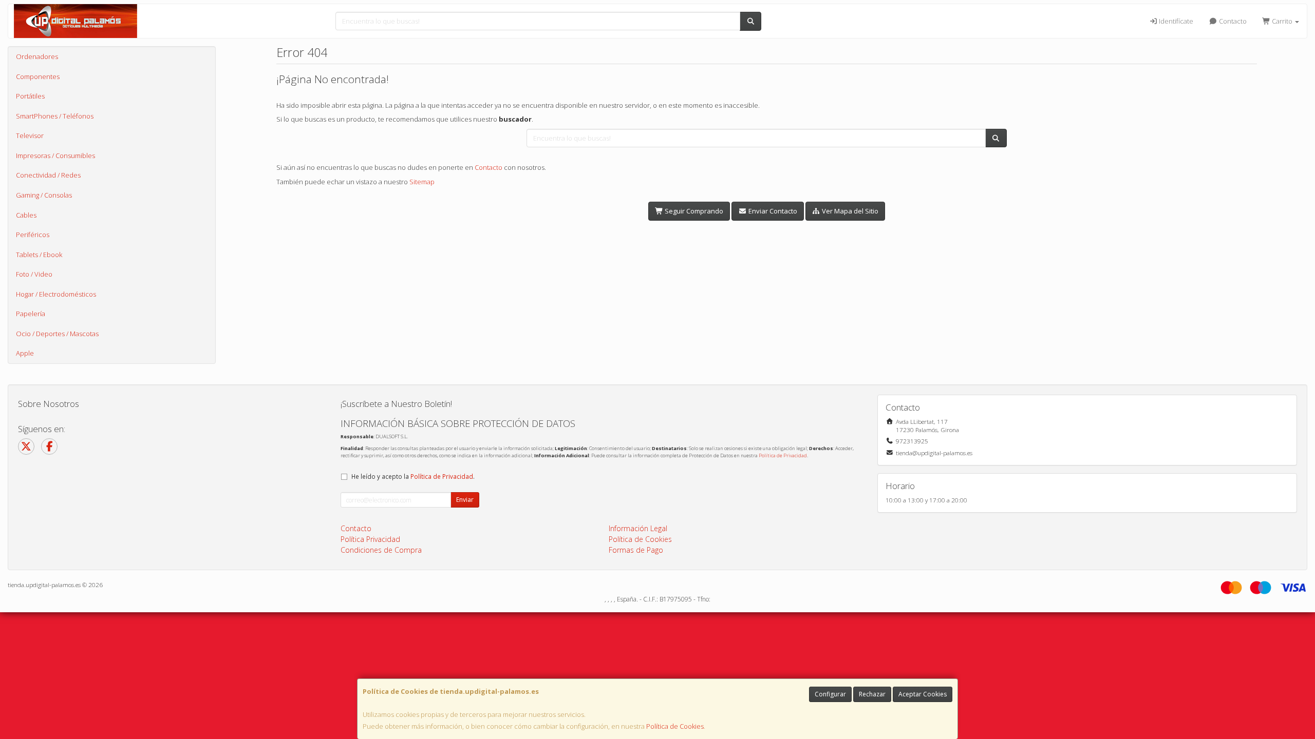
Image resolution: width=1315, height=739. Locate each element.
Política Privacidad (370, 539)
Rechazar (872, 694)
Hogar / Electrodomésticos (56, 294)
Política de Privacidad (783, 455)
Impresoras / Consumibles (55, 155)
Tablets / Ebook (39, 254)
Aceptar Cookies (922, 694)
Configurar (830, 694)
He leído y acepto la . (413, 476)
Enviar (465, 499)
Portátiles (30, 96)
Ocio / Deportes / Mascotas (57, 333)
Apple (25, 353)
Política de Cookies (675, 726)
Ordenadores (37, 56)
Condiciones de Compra (381, 550)
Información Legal (638, 528)
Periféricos (32, 234)
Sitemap (422, 181)
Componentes (38, 76)
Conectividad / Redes (48, 175)
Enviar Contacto (772, 211)
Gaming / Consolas (44, 195)
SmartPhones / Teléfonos (54, 116)
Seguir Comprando (693, 211)
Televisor (30, 135)
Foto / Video (34, 274)
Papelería (30, 313)
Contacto (1232, 21)
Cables (26, 215)
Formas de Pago (636, 550)
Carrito (1282, 21)
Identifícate (1175, 21)
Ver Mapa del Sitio (849, 211)
